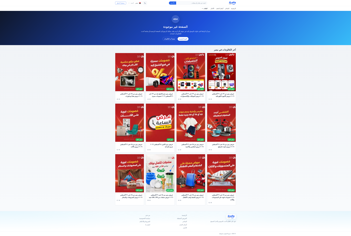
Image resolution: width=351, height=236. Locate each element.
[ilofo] (232, 3)
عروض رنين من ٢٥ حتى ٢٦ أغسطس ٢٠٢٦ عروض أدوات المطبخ (223, 146)
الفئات (205, 8)
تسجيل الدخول (120, 3)
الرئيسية (233, 8)
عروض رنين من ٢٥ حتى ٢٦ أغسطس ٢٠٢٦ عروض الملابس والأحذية (192, 146)
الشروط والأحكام (145, 221)
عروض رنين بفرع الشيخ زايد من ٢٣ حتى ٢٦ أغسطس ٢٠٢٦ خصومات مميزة (161, 95)
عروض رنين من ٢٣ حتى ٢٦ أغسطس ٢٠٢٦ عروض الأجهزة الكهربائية (223, 95)
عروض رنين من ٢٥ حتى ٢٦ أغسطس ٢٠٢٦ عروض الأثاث (131, 146)
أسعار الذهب (219, 8)
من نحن (147, 215)
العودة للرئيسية (183, 39)
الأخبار (212, 8)
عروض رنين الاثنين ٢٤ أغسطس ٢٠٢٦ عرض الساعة (161, 146)
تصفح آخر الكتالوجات (169, 39)
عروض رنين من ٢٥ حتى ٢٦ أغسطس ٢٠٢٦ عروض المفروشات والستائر (131, 196)
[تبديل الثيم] (145, 3)
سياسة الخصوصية (144, 218)
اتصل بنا (147, 224)
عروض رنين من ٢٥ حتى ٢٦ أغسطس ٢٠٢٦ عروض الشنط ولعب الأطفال (192, 196)
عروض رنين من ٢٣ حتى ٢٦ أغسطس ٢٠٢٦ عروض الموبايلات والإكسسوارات (192, 95)
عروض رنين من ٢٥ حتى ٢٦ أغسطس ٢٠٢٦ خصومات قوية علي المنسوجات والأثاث (223, 197)
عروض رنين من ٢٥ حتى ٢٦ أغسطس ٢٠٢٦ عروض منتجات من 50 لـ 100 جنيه (161, 196)
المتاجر (227, 8)
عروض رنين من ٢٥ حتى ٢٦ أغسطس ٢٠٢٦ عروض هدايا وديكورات (131, 95)
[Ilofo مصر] (231, 216)
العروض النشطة (182, 218)
